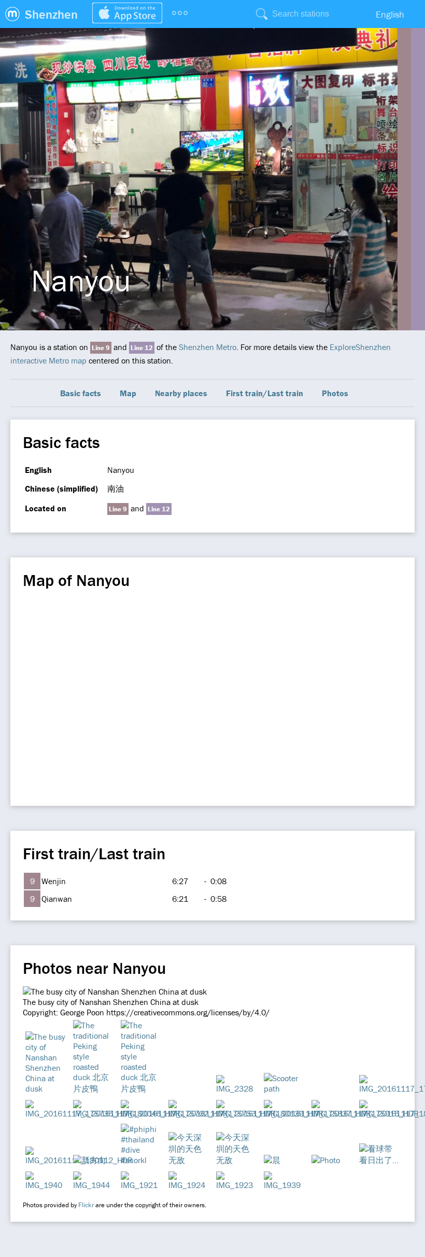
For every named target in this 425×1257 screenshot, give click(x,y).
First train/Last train (264, 393)
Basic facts (80, 393)
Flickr (86, 1204)
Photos (335, 393)
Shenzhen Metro (207, 347)
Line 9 (101, 347)
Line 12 (142, 347)
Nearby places (181, 393)
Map (128, 393)
